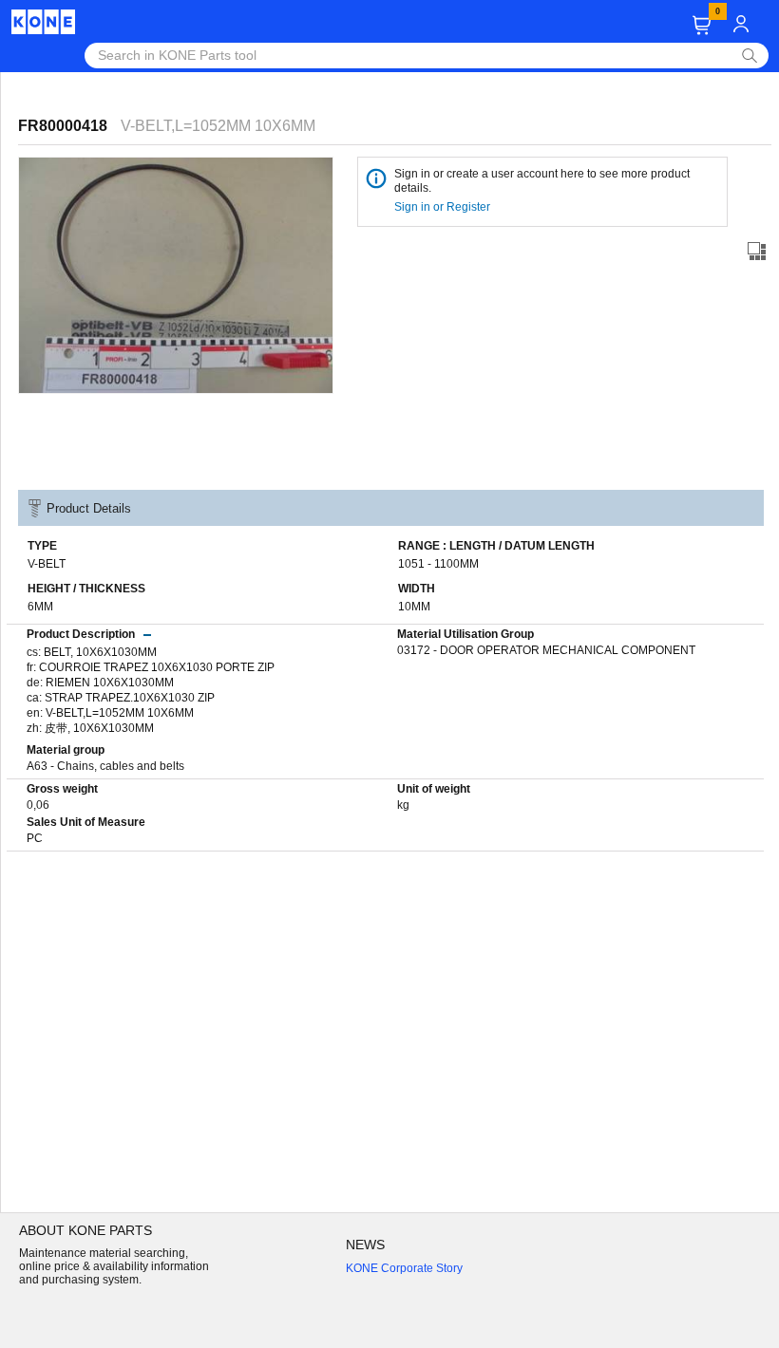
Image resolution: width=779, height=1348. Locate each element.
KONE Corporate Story (404, 1268)
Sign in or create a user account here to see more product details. (542, 181)
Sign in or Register (443, 207)
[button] (702, 25)
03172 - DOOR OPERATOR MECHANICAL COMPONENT (546, 650)
